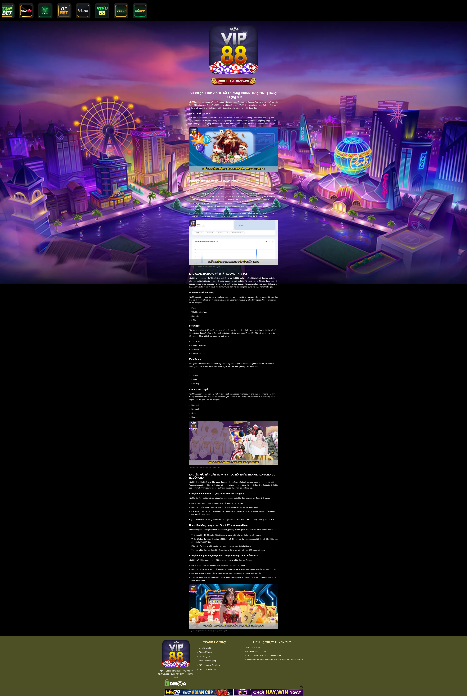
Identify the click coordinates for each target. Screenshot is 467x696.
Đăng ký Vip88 (205, 652)
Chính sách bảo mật (207, 669)
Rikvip (253, 659)
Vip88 (162, 671)
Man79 (299, 659)
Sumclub (269, 659)
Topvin (293, 659)
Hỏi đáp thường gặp (207, 661)
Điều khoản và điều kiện (209, 665)
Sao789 (277, 659)
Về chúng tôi (204, 656)
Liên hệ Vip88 (205, 648)
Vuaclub (285, 659)
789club (260, 659)
